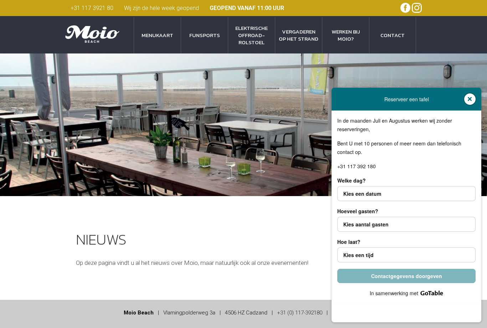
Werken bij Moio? (346, 35)
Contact (392, 35)
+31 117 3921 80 (92, 8)
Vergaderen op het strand (298, 35)
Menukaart (157, 35)
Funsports (204, 35)
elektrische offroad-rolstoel (251, 35)
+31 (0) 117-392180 (299, 312)
